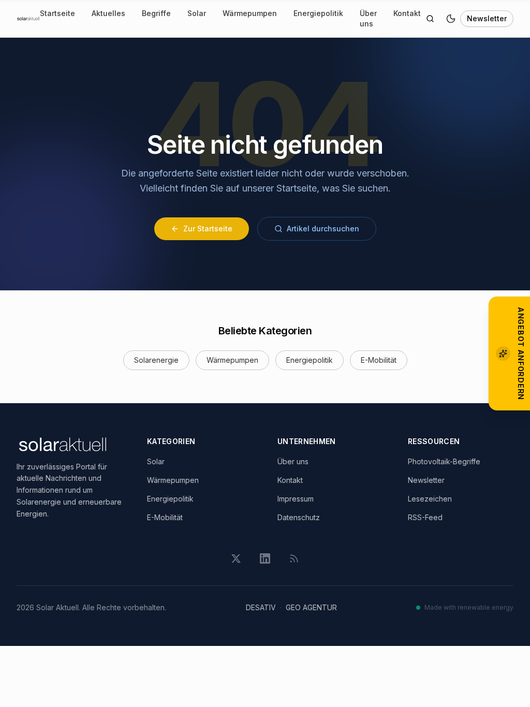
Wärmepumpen (250, 13)
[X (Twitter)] (236, 558)
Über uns (368, 18)
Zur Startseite (207, 228)
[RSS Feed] (294, 558)
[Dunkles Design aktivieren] (450, 18)
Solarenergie (156, 360)
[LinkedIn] (265, 558)
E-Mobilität (378, 360)
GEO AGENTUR (311, 607)
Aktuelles (108, 13)
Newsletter (487, 18)
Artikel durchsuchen (323, 228)
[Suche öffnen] (430, 18)
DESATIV (261, 607)
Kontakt (407, 13)
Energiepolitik (318, 13)
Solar (196, 13)
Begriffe (156, 13)
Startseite (57, 13)
